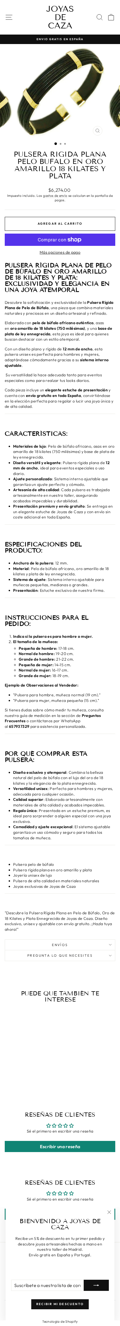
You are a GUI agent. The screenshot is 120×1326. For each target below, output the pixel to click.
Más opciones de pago (60, 252)
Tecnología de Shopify (60, 1321)
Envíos (60, 945)
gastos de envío (55, 195)
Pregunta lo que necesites (60, 955)
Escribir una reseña (60, 1146)
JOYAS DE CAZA (60, 17)
